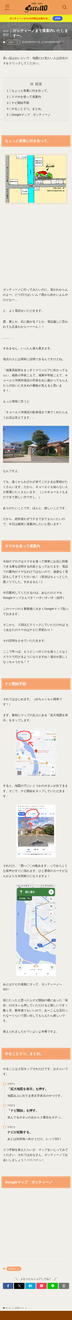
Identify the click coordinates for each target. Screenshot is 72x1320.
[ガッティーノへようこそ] (36, 7)
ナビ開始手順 (20, 102)
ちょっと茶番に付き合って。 (30, 90)
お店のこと (13, 42)
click (57, 18)
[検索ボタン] (64, 7)
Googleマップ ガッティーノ (31, 114)
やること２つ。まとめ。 (27, 108)
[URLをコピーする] (64, 1286)
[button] (8, 1286)
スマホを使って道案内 (26, 96)
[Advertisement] (36, 245)
